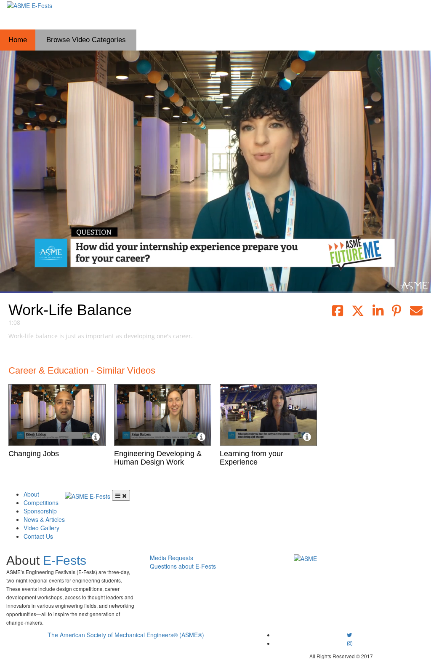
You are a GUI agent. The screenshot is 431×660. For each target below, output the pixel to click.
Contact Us (38, 536)
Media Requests (171, 557)
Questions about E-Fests (183, 566)
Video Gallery (41, 528)
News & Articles (44, 519)
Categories (86, 40)
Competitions (41, 502)
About (31, 494)
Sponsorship (40, 511)
